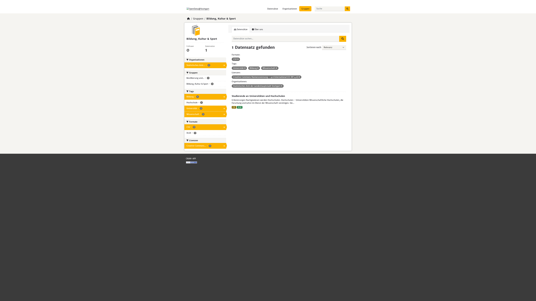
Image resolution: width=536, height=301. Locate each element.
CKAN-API (191, 158)
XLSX (239, 107)
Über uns (258, 29)
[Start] (188, 18)
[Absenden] (347, 8)
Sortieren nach (314, 47)
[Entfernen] (238, 59)
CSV (234, 107)
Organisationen (289, 9)
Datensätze (272, 9)
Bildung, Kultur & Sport (221, 18)
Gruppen (305, 9)
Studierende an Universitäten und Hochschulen (258, 96)
